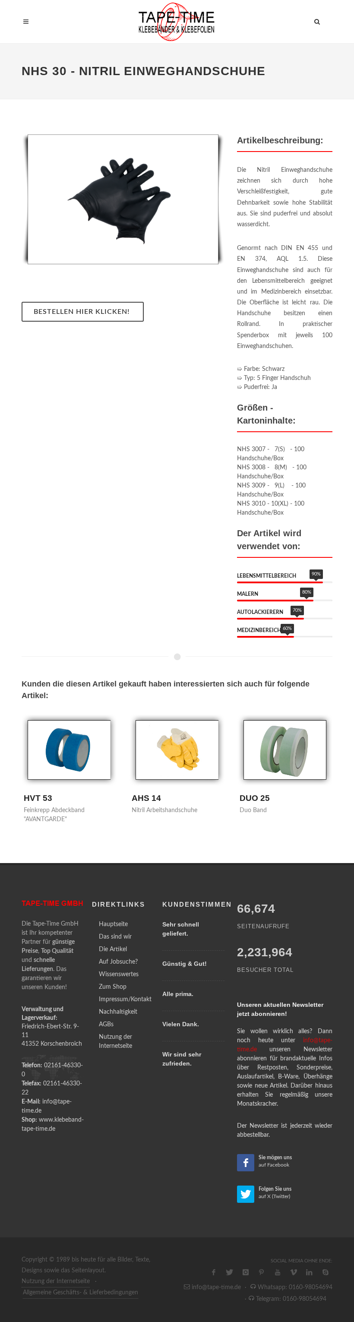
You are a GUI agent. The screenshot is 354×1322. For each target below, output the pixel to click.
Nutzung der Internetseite (115, 1041)
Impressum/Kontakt (125, 999)
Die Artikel (113, 949)
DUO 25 (255, 798)
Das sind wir (115, 937)
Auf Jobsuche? (118, 962)
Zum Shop (112, 987)
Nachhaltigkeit (118, 1012)
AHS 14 (146, 798)
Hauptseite (113, 924)
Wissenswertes (119, 974)
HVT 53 (38, 798)
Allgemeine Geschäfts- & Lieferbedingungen (80, 1293)
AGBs (106, 1025)
